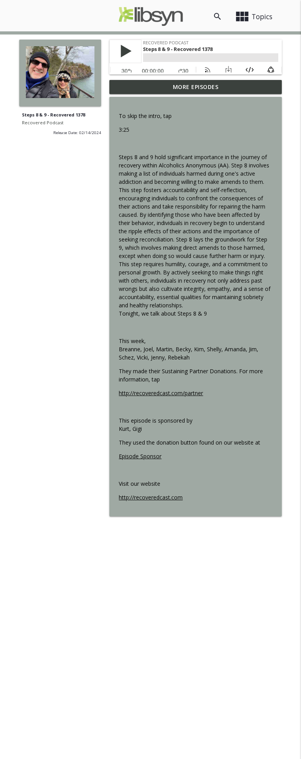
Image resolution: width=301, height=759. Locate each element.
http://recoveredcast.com (151, 497)
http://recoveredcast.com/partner (161, 393)
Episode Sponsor (140, 456)
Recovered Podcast (42, 122)
